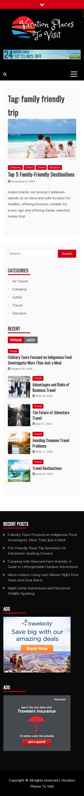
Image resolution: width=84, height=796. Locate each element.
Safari (29, 167)
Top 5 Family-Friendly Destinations (41, 174)
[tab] (16, 340)
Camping (15, 167)
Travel (41, 167)
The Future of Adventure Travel (50, 415)
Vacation (54, 167)
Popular (16, 339)
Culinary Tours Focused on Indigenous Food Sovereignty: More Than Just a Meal (40, 360)
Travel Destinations (47, 468)
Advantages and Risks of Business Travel (50, 387)
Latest (30, 339)
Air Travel (20, 281)
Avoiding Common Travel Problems (50, 443)
